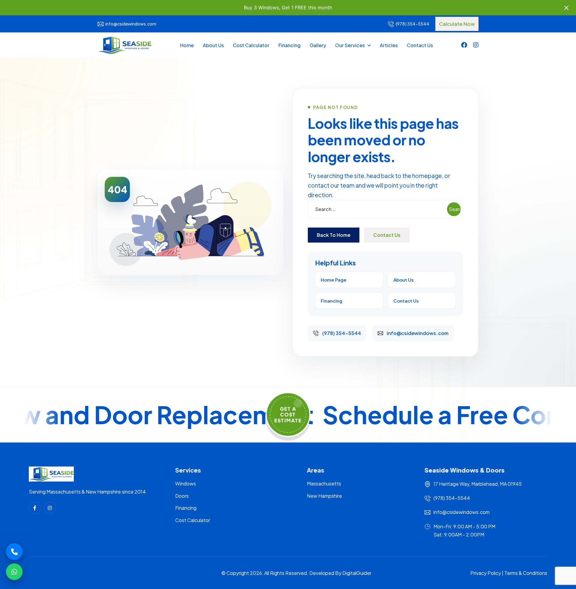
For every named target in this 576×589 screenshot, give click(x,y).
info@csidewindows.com (130, 23)
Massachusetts (324, 483)
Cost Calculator (251, 45)
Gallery (318, 45)
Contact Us (420, 45)
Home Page (333, 279)
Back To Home (333, 235)
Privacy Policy (485, 573)
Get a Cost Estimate (288, 413)
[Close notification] (566, 7)
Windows (185, 483)
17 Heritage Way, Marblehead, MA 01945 (478, 484)
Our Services (350, 45)
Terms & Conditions (525, 573)
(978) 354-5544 (412, 23)
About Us (213, 45)
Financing (289, 45)
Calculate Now (457, 23)
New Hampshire (324, 496)
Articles (389, 45)
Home (187, 45)
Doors (182, 496)
